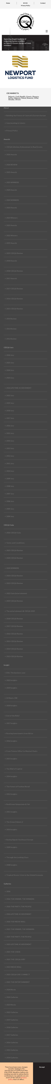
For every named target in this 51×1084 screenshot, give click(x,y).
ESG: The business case (15, 673)
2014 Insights (11, 776)
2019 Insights (11, 688)
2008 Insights (11, 865)
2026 (8, 891)
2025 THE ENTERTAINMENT (18, 982)
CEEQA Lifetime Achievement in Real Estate (24, 147)
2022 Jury (10, 395)
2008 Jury (10, 486)
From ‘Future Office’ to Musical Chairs (21, 751)
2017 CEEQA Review (14, 289)
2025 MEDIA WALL (13, 967)
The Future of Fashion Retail (18, 786)
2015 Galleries (12, 1050)
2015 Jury (10, 433)
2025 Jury (10, 363)
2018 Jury (10, 411)
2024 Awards (11, 190)
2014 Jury (10, 441)
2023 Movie (11, 1005)
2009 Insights (11, 847)
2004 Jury (10, 516)
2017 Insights (11, 723)
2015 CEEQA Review (14, 309)
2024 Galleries (12, 997)
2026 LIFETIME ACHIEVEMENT (18, 388)
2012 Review (11, 339)
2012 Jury (10, 456)
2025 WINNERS (12, 182)
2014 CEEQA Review (14, 649)
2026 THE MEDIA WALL (15, 922)
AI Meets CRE (11, 698)
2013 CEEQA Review (14, 656)
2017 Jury (10, 418)
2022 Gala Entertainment (16, 593)
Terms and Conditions (15, 543)
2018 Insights (11, 705)
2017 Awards (11, 278)
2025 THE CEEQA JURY (15, 959)
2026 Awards (11, 154)
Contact (42, 3)
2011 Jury (10, 463)
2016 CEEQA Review (14, 299)
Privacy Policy (25, 5)
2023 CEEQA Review (14, 576)
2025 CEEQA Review (14, 550)
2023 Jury (10, 378)
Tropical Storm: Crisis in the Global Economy (24, 875)
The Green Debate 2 (14, 822)
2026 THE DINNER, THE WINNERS (20, 899)
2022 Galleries (12, 1012)
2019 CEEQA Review (14, 253)
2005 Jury (10, 509)
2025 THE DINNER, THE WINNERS (20, 929)
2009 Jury (10, 478)
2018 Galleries (12, 1027)
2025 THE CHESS (13, 952)
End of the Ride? (13, 716)
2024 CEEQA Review (14, 558)
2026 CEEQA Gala (13, 533)
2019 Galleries (12, 1020)
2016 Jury (10, 426)
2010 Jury (10, 471)
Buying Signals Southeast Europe (19, 840)
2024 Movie (11, 990)
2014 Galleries (12, 1058)
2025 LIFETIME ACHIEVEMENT (18, 944)
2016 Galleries (12, 1042)
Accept (42, 1067)
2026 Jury (10, 355)
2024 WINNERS (12, 200)
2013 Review (11, 329)
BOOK (25, 3)
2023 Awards (11, 208)
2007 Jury (10, 494)
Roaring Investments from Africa (19, 733)
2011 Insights (11, 812)
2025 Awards (11, 172)
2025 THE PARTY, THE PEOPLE (18, 937)
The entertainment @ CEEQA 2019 (20, 611)
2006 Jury (10, 501)
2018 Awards (11, 261)
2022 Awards (11, 225)
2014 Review (11, 319)
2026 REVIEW (11, 165)
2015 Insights (11, 759)
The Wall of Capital (14, 769)
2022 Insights (11, 680)
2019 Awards (11, 243)
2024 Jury (10, 370)
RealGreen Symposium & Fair (18, 804)
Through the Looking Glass (17, 857)
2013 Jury (10, 448)
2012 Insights (11, 794)
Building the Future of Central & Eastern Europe (26, 115)
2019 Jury (10, 403)
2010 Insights (11, 829)
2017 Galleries (12, 1035)
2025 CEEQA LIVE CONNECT (18, 974)
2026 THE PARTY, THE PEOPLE (18, 906)
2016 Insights (11, 741)
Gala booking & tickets (15, 123)
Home (8, 3)
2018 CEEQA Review (14, 271)
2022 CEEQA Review (14, 583)
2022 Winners (12, 235)
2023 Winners (12, 218)
